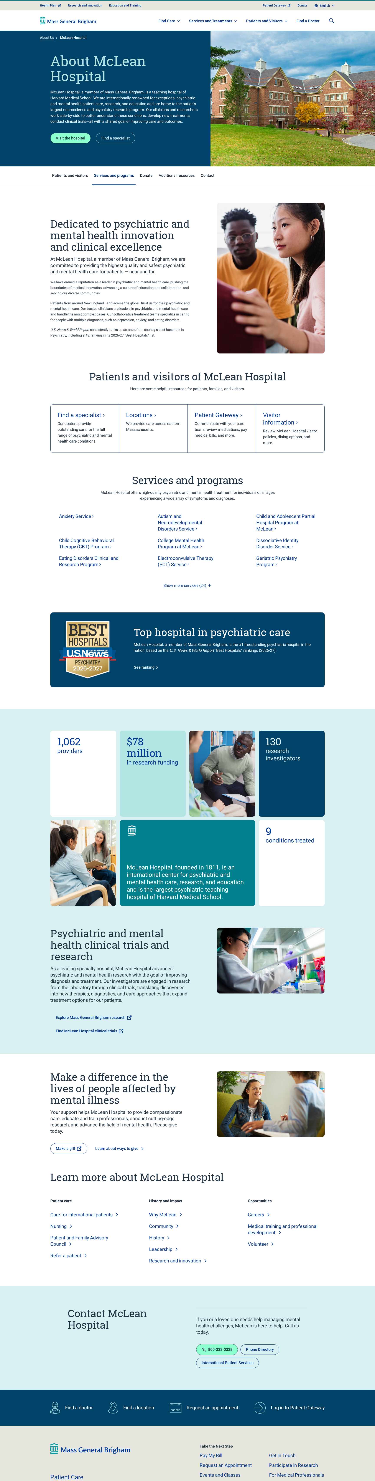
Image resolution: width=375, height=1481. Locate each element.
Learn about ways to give (116, 1164)
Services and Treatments (210, 36)
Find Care (166, 36)
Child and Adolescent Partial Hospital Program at (285, 538)
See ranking (144, 682)
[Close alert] (322, 5)
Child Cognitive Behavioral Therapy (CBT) (86, 559)
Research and (175, 1276)
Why (162, 1230)
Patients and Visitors (264, 36)
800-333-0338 (220, 1365)
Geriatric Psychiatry (276, 577)
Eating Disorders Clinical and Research (88, 577)
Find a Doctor (307, 36)
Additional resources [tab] (177, 191)
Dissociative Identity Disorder (277, 559)
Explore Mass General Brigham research (90, 1033)
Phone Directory (260, 1365)
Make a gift (65, 1164)
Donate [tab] (146, 191)
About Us (47, 53)
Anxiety (75, 531)
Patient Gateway (274, 21)
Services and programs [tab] (114, 191)
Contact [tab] (207, 191)
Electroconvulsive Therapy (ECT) (185, 577)
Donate (303, 21)
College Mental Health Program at (181, 559)
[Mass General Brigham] (68, 36)
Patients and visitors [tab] (70, 191)
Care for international (81, 1230)
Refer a (65, 1271)
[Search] (331, 36)
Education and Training (125, 21)
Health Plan (48, 21)
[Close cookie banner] (318, 1469)
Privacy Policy (122, 1472)
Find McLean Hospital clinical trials (86, 1046)
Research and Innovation (85, 21)
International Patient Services (227, 1378)
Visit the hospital (70, 153)
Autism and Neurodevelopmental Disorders (180, 538)
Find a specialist (115, 153)
